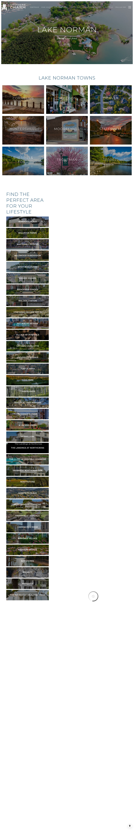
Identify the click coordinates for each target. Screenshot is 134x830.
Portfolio (34, 7)
